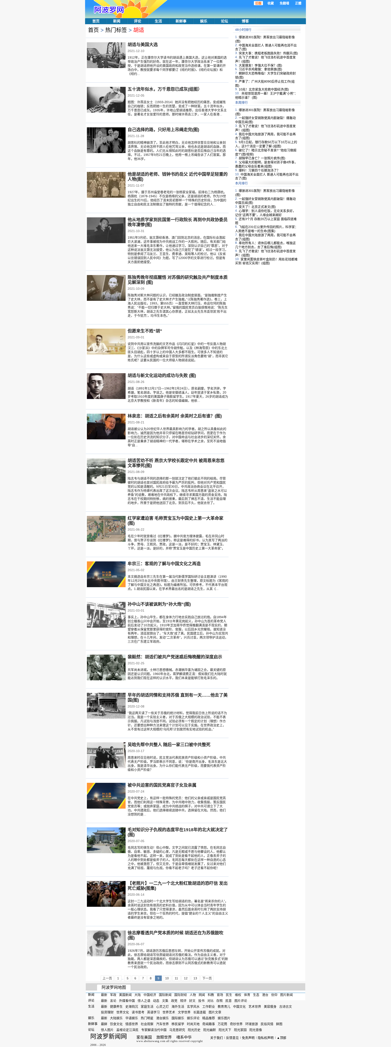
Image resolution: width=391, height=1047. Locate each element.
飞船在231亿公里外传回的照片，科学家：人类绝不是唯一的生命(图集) (266, 229)
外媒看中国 (127, 1000)
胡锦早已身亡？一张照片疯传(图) (262, 158)
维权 (238, 995)
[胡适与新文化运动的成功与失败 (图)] (106, 386)
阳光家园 (240, 1030)
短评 (183, 1000)
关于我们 (216, 1038)
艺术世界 (254, 1006)
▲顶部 (281, 1038)
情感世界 (131, 1024)
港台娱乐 (162, 1018)
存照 (219, 1000)
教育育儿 (224, 1006)
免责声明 (248, 1038)
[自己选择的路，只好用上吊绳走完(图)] (106, 140)
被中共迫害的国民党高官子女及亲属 (162, 785)
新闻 (116, 21)
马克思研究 (177, 1030)
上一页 (107, 978)
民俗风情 (267, 1024)
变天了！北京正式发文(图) (257, 207)
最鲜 (104, 1024)
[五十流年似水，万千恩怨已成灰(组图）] (106, 100)
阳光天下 (225, 1030)
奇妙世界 (236, 1024)
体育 (247, 995)
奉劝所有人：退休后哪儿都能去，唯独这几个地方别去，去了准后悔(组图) (265, 245)
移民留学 (178, 1024)
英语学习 (153, 1012)
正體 (298, 3)
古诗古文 (285, 1006)
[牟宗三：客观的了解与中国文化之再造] (106, 574)
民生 (229, 995)
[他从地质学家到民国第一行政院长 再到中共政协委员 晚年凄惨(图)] (106, 230)
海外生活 (178, 1006)
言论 (113, 1000)
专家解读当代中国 (154, 1030)
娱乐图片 (224, 1018)
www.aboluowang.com (150, 1041)
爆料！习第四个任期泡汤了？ (259, 170)
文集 (165, 1000)
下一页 (207, 978)
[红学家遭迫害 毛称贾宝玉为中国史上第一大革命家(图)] (106, 529)
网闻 (202, 995)
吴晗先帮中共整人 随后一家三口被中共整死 (169, 744)
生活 (158, 21)
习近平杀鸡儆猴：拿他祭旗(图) (260, 69)
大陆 (137, 995)
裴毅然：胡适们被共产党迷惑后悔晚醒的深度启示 (175, 657)
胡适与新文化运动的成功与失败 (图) (162, 375)
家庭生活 (147, 1006)
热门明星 (147, 1018)
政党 (174, 1000)
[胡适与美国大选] (106, 55)
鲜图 (279, 1024)
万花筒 (222, 1024)
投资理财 (107, 1012)
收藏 (270, 3)
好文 (192, 1000)
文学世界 (184, 1012)
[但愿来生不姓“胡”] (106, 342)
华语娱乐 (131, 1018)
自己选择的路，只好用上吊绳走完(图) (163, 129)
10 (167, 978)
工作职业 (208, 1006)
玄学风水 (193, 1006)
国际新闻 (165, 995)
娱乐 (203, 21)
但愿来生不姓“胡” (145, 331)
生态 (256, 995)
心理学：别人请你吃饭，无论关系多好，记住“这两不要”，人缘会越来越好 (265, 213)
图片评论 (240, 1000)
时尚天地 (193, 1024)
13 (195, 978)
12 (186, 978)
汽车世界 (162, 1024)
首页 (96, 21)
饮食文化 (116, 1024)
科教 (211, 995)
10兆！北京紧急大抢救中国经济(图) (264, 89)
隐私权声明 (266, 1038)
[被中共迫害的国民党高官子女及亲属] (106, 796)
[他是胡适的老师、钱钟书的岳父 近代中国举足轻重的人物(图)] (106, 185)
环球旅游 (251, 1024)
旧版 (258, 3)
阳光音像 (255, 1030)
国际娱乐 (178, 1018)
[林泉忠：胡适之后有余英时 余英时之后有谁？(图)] (106, 427)
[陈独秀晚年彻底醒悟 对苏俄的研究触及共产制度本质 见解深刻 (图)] (106, 288)
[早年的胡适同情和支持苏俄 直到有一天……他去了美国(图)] (106, 706)
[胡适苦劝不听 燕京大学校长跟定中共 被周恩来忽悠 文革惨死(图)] (106, 471)
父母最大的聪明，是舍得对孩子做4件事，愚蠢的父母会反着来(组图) (266, 164)
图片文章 (215, 1012)
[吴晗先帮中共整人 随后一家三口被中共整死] (106, 755)
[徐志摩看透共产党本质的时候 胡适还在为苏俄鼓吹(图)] (106, 944)
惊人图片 (107, 1030)
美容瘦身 (270, 1006)
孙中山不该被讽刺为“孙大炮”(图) (159, 604)
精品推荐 (208, 1018)
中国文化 (239, 1006)
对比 (210, 1000)
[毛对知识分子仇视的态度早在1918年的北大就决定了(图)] (106, 840)
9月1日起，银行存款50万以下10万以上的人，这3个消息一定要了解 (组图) (266, 144)
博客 (245, 21)
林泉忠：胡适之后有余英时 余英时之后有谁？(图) (175, 416)
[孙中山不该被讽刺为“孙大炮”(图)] (106, 615)
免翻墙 (284, 3)
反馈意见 (232, 1038)
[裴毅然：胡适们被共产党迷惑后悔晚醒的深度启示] (106, 668)
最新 (104, 995)
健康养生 (116, 1006)
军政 (113, 995)
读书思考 (138, 1012)
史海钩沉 (131, 1006)
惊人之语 (144, 1000)
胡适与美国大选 (143, 44)
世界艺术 (168, 1012)
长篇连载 (199, 1012)
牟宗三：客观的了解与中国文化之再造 (164, 563)
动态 (156, 1000)
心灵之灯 (162, 1006)
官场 (220, 995)
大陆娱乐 (116, 1018)
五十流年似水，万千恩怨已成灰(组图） (165, 89)
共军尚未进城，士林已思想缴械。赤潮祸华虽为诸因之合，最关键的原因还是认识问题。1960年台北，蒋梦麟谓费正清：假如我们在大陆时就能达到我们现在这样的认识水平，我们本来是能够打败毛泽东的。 (177, 674)
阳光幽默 (209, 1030)
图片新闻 (286, 995)
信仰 (274, 995)
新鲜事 (181, 21)
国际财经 (180, 995)
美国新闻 (125, 995)
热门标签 (116, 30)
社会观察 (147, 1024)
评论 (137, 21)
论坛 (224, 21)
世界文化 (122, 1012)
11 (176, 978)
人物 (193, 995)
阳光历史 (194, 1030)
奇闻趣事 (208, 1024)
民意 (228, 1000)
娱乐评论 (193, 1018)
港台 (265, 995)
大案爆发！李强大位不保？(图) (260, 65)
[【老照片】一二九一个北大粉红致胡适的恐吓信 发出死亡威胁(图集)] (106, 894)
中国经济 (149, 995)
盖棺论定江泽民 (127, 1030)
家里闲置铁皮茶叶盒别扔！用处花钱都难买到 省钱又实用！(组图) (266, 261)
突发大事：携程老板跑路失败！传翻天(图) (268, 53)
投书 (201, 1000)
